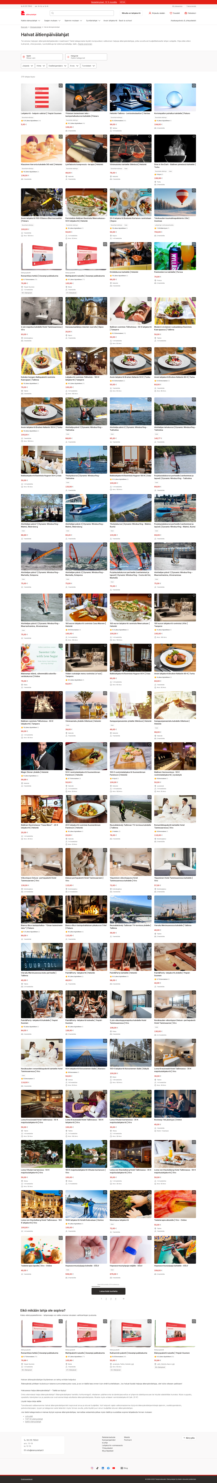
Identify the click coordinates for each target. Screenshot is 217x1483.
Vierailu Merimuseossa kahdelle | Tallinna (172, 925)
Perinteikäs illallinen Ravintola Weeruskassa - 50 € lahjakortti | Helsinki (85, 219)
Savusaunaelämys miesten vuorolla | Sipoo (84, 327)
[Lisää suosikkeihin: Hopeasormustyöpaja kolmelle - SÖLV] (105, 1238)
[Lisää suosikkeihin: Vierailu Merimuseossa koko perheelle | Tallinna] (61, 945)
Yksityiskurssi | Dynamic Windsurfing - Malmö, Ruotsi (130, 525)
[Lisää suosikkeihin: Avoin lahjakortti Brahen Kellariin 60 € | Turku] (194, 646)
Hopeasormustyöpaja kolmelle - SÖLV (82, 1266)
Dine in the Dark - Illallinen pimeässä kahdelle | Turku (175, 165)
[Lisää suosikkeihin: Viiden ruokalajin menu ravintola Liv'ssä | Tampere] (105, 646)
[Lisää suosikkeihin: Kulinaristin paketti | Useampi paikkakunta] (149, 1321)
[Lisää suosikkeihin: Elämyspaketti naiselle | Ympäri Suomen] (194, 1321)
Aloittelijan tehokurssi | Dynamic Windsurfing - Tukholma (175, 428)
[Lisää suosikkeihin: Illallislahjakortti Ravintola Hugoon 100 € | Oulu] (149, 448)
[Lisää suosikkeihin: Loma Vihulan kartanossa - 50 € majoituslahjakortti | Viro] (61, 1142)
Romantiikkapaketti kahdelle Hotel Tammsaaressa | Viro (169, 826)
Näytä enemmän (85, 44)
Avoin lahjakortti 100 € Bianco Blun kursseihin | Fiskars (41, 219)
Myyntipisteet (107, 1451)
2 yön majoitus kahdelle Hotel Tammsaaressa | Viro (42, 328)
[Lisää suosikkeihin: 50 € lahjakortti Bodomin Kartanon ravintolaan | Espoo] (149, 190)
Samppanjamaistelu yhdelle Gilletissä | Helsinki (130, 721)
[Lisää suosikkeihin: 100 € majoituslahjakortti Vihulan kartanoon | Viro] (105, 1142)
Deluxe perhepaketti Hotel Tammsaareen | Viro (84, 879)
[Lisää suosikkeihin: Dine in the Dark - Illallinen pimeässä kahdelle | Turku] (194, 137)
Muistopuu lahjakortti (119, 1220)
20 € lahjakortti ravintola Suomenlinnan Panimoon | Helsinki (82, 826)
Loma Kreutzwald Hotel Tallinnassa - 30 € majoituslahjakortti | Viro (172, 1070)
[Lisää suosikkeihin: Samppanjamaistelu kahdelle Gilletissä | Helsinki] (194, 693)
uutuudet (29, 1416)
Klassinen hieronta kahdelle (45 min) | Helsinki (41, 164)
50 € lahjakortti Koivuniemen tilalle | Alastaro (85, 1069)
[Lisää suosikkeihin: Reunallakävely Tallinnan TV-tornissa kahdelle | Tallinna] (149, 797)
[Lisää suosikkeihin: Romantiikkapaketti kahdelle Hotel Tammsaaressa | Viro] (194, 797)
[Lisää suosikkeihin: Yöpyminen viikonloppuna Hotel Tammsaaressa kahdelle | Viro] (149, 850)
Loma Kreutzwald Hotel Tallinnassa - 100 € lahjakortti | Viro (84, 1121)
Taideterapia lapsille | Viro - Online (36, 1266)
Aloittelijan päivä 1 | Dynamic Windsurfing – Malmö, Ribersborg (40, 525)
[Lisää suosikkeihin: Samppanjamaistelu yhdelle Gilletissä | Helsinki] (149, 693)
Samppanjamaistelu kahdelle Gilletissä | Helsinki (172, 722)
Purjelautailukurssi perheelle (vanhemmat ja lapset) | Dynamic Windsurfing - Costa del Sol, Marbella (130, 575)
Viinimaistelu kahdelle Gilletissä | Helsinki (128, 164)
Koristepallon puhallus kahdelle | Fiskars (172, 113)
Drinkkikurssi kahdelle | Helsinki (124, 272)
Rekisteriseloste (108, 1437)
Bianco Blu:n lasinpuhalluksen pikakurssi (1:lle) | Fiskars (86, 926)
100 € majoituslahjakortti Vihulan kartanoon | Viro (85, 1171)
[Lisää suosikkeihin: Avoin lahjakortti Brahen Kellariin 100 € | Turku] (61, 399)
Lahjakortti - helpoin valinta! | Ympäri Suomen (41, 113)
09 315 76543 (32, 1440)
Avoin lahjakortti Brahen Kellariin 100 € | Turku (41, 427)
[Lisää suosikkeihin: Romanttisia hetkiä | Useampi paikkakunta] (61, 244)
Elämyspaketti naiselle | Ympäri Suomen (172, 1351)
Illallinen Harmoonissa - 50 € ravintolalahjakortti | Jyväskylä (168, 773)
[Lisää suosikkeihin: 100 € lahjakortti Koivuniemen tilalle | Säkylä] (149, 1041)
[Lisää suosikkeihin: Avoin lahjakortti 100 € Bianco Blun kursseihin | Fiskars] (61, 190)
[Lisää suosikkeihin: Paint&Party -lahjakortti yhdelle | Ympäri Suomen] (194, 945)
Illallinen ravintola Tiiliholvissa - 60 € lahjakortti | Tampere (37, 722)
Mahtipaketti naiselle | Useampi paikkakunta (85, 274)
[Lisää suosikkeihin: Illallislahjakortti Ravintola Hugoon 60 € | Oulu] (149, 646)
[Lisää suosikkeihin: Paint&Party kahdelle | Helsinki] (149, 945)
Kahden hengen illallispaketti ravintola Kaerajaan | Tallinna (38, 378)
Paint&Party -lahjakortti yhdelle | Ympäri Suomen (172, 974)
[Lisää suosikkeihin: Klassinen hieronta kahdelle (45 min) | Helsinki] (61, 137)
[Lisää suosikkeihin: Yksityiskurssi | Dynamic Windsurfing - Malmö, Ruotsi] (149, 496)
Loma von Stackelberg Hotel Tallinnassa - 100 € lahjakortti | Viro (41, 1221)
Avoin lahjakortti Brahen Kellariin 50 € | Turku (130, 377)
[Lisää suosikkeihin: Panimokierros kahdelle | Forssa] (194, 244)
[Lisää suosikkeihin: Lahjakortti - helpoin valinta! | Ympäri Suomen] (61, 86)
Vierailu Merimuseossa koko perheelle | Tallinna (38, 974)
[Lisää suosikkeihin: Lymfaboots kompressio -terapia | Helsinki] (105, 137)
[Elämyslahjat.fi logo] (29, 13)
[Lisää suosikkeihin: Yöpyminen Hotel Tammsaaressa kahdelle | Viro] (194, 850)
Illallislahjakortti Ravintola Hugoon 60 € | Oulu (130, 673)
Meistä (127, 1437)
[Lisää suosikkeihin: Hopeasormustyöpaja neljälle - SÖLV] (149, 1238)
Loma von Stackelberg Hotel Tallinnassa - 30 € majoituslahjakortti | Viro (130, 1171)
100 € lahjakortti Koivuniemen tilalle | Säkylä (129, 1069)
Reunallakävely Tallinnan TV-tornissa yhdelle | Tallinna (130, 926)
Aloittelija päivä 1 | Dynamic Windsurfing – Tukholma (84, 428)
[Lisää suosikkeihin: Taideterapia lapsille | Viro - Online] (61, 1238)
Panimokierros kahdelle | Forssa (168, 272)
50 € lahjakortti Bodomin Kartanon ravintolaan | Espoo (130, 219)
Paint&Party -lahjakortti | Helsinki (80, 973)
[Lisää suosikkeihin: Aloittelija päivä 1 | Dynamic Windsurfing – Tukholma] (105, 399)
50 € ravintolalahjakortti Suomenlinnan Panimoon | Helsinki (82, 773)
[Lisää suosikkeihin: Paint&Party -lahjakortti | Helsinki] (105, 945)
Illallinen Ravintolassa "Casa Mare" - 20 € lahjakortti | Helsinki (39, 826)
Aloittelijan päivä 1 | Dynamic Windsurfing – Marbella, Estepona (40, 573)
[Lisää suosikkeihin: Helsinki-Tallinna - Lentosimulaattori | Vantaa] (149, 86)
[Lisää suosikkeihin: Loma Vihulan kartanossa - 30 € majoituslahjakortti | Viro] (149, 1092)
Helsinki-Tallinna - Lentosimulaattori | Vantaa (130, 113)
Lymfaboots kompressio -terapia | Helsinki (84, 164)
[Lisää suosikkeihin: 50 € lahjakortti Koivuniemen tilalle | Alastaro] (105, 1041)
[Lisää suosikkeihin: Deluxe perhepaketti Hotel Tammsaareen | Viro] (105, 850)
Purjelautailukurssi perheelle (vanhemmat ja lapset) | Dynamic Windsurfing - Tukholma (173, 476)
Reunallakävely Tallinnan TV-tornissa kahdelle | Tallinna (130, 826)
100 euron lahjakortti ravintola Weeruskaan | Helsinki (130, 624)
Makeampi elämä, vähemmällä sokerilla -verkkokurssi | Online (39, 674)
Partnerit (128, 1440)
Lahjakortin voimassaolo (112, 1445)
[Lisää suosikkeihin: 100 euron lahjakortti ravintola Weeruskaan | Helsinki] (149, 596)
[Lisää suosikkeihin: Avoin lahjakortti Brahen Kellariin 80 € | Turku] (194, 349)
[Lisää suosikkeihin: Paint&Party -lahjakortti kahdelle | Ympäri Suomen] (61, 992)
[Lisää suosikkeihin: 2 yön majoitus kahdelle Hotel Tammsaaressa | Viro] (61, 299)
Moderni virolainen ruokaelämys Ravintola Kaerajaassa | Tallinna (173, 328)
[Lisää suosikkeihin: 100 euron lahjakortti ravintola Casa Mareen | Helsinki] (105, 596)
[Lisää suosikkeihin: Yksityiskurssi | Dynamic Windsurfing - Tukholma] (105, 448)
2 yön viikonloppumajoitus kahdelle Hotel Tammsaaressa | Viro (128, 1021)
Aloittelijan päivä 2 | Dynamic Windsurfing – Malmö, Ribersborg (84, 525)
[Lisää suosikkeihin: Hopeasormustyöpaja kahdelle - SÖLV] (194, 1238)
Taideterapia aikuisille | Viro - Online (170, 1220)
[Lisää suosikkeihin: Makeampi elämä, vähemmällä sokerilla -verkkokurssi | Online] (61, 646)
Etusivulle (24, 27)
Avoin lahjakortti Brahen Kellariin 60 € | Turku (174, 673)
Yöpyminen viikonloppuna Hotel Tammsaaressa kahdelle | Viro (124, 879)
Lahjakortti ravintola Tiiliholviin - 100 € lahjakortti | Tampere (82, 378)
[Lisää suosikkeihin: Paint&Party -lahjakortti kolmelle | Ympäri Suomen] (105, 992)
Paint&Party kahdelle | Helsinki (123, 973)
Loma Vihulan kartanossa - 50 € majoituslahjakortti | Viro (35, 1171)
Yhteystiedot (107, 1448)
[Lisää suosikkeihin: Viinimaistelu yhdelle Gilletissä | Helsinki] (105, 693)
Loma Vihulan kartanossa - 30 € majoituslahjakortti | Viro (124, 1121)
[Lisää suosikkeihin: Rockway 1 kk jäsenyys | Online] (194, 1092)
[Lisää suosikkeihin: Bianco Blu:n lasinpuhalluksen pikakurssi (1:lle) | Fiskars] (105, 898)
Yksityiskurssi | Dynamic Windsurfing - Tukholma (82, 476)
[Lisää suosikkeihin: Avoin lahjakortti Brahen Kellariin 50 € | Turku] (149, 349)
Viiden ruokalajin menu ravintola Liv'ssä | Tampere (83, 674)
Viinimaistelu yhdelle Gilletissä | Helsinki (83, 721)
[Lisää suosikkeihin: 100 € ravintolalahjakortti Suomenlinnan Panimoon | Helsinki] (149, 744)
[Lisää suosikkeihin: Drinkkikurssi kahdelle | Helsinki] (149, 244)
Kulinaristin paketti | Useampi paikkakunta (128, 1351)
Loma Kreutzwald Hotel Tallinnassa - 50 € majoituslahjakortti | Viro (39, 1121)
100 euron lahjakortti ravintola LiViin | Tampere (171, 624)
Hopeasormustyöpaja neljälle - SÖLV (126, 1266)
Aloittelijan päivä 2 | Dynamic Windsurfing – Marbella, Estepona (84, 573)
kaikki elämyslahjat (33, 1422)
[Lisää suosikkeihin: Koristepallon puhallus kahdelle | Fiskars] (194, 86)
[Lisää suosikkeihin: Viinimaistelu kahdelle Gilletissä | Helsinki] (149, 137)
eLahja (105, 1443)
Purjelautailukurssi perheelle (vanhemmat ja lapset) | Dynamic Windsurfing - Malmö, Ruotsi (174, 525)
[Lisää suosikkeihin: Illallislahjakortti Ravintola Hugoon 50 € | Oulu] (61, 448)
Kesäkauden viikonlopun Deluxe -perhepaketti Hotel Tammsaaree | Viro (174, 1021)
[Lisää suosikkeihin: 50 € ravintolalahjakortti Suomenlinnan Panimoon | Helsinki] (105, 744)
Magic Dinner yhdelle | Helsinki (34, 772)
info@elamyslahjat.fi (35, 1450)
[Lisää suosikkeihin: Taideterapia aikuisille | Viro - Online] (194, 1192)
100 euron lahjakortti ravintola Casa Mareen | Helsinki (85, 624)
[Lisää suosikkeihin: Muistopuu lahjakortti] (149, 1192)
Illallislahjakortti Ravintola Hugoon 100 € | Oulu (130, 475)
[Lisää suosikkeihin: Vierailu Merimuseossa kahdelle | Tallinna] (194, 898)
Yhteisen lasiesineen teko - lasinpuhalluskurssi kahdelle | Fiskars (82, 114)
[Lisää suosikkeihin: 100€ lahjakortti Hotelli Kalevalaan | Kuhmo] (105, 1192)
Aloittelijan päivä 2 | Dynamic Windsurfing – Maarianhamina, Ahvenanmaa (40, 624)
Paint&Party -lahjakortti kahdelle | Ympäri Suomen (39, 1021)
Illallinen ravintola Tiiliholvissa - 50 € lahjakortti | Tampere (131, 328)
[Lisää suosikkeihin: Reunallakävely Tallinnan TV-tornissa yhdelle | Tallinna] (149, 898)
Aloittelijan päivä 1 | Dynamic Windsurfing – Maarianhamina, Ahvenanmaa (173, 573)
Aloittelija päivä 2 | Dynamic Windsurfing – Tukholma (128, 428)
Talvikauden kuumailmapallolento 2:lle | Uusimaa (171, 219)
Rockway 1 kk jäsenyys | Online (168, 1120)
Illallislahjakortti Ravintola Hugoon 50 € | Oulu (41, 475)
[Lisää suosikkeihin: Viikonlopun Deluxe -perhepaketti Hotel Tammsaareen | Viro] (61, 850)
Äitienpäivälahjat (35, 27)
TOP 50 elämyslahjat (34, 1419)
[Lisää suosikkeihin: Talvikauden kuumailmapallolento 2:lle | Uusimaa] (194, 190)
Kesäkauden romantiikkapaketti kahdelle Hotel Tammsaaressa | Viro (42, 1070)
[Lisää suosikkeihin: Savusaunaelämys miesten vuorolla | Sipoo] (105, 299)
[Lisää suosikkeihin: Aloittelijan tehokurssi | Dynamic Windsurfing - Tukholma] (194, 399)
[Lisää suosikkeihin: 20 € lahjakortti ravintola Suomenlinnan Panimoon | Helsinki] (105, 797)
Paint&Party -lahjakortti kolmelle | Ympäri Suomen (83, 1021)
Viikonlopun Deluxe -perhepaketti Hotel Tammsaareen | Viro (38, 879)
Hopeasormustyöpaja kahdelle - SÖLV (171, 1266)
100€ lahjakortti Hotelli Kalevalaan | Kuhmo (84, 1220)
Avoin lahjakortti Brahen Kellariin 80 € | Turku (174, 377)
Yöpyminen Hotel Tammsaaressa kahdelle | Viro (173, 879)
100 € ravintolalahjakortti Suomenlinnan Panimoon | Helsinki (127, 773)
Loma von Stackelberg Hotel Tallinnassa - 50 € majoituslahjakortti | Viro (175, 1171)
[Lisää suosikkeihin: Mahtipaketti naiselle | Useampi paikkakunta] (105, 244)
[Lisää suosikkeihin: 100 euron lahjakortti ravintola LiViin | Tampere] (194, 596)
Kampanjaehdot (108, 1440)
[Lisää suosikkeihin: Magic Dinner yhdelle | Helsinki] (61, 744)
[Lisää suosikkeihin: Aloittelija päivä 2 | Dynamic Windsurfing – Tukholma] (149, 399)
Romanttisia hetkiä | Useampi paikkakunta (39, 274)
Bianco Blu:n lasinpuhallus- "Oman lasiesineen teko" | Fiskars (42, 926)
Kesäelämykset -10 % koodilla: (104, 2)
